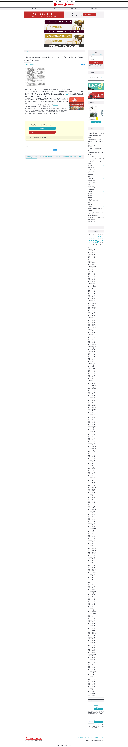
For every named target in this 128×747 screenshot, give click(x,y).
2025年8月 (90, 269)
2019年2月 (90, 402)
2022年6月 (90, 334)
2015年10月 (91, 470)
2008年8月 (90, 617)
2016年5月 (90, 458)
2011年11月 (91, 550)
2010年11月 (91, 571)
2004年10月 (91, 695)
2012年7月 (90, 537)
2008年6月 (90, 620)
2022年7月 (90, 332)
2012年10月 (91, 531)
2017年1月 (90, 445)
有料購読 (54, 8)
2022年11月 (91, 326)
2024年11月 (91, 285)
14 (96, 240)
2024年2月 (90, 300)
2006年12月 (91, 651)
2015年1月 (90, 486)
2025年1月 (90, 281)
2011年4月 (90, 562)
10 (102, 238)
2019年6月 (90, 395)
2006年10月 (91, 654)
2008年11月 (91, 611)
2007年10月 (91, 634)
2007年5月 (90, 642)
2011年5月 (90, 560)
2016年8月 (90, 453)
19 (91, 242)
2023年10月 (91, 307)
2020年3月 (90, 380)
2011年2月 (90, 565)
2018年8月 (90, 412)
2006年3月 (90, 666)
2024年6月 (90, 293)
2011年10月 (91, 552)
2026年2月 (90, 259)
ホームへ (34, 8)
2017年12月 (91, 426)
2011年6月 (90, 559)
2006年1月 (90, 669)
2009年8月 (90, 596)
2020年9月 (90, 370)
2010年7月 (90, 577)
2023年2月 (90, 320)
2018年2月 (90, 423)
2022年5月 (90, 336)
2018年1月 (90, 424)
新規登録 (42, 128)
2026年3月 (90, 257)
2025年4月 (90, 276)
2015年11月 (91, 469)
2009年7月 (90, 598)
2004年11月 (91, 693)
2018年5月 (90, 417)
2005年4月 (90, 685)
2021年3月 (90, 360)
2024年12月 (91, 283)
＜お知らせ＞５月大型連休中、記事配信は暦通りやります (69, 156)
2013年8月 (90, 514)
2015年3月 (90, 482)
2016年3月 (90, 462)
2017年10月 (91, 429)
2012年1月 (90, 547)
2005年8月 (90, 678)
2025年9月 (90, 268)
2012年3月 (90, 543)
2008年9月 (90, 615)
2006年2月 (90, 668)
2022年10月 (91, 327)
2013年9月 (90, 513)
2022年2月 (90, 341)
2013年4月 (90, 521)
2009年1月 (90, 608)
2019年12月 (91, 385)
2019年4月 (90, 399)
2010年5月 (90, 581)
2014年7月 (90, 496)
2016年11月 (91, 448)
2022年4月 (90, 337)
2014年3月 (90, 503)
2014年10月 (91, 491)
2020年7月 (90, 373)
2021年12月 (91, 344)
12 (91, 240)
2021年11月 (91, 346)
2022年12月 (91, 324)
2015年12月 (91, 467)
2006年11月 (91, 652)
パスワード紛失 (99, 55)
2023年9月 (90, 309)
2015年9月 (90, 472)
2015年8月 (90, 474)
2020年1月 (90, 383)
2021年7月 (90, 353)
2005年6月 (90, 681)
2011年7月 (90, 557)
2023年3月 (90, 319)
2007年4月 (90, 644)
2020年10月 (91, 368)
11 (89, 240)
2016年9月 (90, 451)
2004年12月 (91, 691)
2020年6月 (90, 375)
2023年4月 (90, 317)
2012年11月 (91, 530)
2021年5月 (90, 356)
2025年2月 (90, 280)
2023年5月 (90, 315)
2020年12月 (91, 365)
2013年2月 (90, 525)
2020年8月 (90, 372)
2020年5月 (90, 377)
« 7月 (89, 247)
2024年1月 (90, 302)
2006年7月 (90, 659)
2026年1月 (90, 261)
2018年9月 (90, 411)
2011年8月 (90, 555)
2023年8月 (90, 310)
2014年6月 (90, 497)
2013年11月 (91, 509)
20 (93, 242)
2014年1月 (90, 506)
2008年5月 (90, 622)
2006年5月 (90, 662)
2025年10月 (91, 266)
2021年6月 (90, 354)
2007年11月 (91, 632)
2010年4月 (90, 583)
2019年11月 (91, 387)
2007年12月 (91, 630)
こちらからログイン (43, 137)
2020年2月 (90, 382)
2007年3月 (90, 645)
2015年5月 (90, 479)
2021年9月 (90, 349)
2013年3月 (90, 523)
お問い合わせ (94, 8)
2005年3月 (90, 686)
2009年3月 (90, 605)
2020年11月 (91, 366)
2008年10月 (91, 613)
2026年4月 (90, 256)
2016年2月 (90, 463)
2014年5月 (90, 499)
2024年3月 (90, 298)
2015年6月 (90, 477)
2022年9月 (90, 329)
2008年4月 (90, 623)
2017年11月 (91, 428)
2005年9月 (90, 676)
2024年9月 (90, 288)
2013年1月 (90, 526)
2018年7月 (90, 414)
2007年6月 (90, 640)
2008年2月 (90, 627)
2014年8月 (90, 494)
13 (93, 240)
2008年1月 (90, 628)
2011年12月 (91, 548)
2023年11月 (91, 305)
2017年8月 (90, 433)
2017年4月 (90, 440)
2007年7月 (90, 639)
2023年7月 (90, 312)
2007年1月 (90, 649)
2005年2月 (90, 688)
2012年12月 (91, 528)
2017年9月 (90, 431)
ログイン (31, 132)
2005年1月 (90, 690)
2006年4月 (90, 664)
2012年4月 (90, 542)
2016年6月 (90, 457)
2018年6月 (90, 416)
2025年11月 (91, 264)
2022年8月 (90, 331)
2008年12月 (91, 610)
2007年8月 (90, 637)
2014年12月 (91, 487)
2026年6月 (90, 252)
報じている (55, 105)
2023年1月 (90, 322)
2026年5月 (90, 254)
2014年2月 (90, 504)
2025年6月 (90, 273)
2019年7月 (90, 394)
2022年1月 (90, 343)
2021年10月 (91, 348)
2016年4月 (90, 460)
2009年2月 (90, 606)
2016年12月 (91, 446)
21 (96, 242)
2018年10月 (91, 409)
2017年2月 (90, 443)
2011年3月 (90, 564)
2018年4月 (90, 419)
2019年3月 (90, 400)
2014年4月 (90, 501)
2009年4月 (90, 603)
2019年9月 (90, 390)
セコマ (66, 95)
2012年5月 (90, 540)
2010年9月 (90, 574)
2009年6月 (90, 600)
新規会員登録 (92, 55)
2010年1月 (90, 588)
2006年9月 (90, 656)
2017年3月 (90, 441)
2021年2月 (90, 361)
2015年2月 (90, 484)
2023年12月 (91, 303)
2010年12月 (91, 569)
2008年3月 (90, 625)
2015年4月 (90, 480)
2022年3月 (90, 339)
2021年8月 (90, 351)
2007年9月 (90, 635)
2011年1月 (90, 567)
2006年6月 (90, 661)
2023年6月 (90, 314)
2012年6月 (90, 538)
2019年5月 (90, 397)
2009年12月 (91, 589)
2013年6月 (90, 518)
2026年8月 (90, 249)
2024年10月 (91, 286)
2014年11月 (91, 489)
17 (102, 240)
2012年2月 (90, 545)
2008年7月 (90, 618)
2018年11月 (91, 407)
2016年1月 (90, 465)
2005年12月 (91, 671)
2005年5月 (90, 683)
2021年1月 (90, 363)
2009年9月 (90, 594)
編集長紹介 (74, 8)
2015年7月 (90, 475)
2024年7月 (90, 292)
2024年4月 (90, 297)
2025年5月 (90, 275)
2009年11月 (91, 591)
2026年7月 (90, 251)
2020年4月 (90, 378)
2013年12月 (91, 508)
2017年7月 (90, 434)
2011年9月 (90, 554)
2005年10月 (91, 674)
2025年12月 (91, 263)
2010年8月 (90, 576)
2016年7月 (90, 455)
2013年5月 (90, 520)
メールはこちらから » (89, 15)
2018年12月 (91, 406)
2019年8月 (90, 392)
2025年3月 (90, 278)
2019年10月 (91, 389)
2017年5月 (90, 438)
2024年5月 (90, 295)
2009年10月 (91, 593)
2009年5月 (90, 601)
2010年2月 (90, 586)
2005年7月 (90, 680)
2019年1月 (90, 404)
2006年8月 (90, 657)
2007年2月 (90, 647)
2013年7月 (90, 516)
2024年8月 (90, 290)
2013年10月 (91, 511)
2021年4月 (90, 358)
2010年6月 (90, 579)
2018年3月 (90, 421)
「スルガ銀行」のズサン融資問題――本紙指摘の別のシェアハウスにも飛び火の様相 (39, 157)
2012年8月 (90, 535)
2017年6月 (90, 436)
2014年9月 (90, 492)
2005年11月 (91, 673)
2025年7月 (90, 271)
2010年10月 (91, 572)
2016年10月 (91, 450)
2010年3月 (90, 584)
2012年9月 (90, 533)
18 (89, 242)
